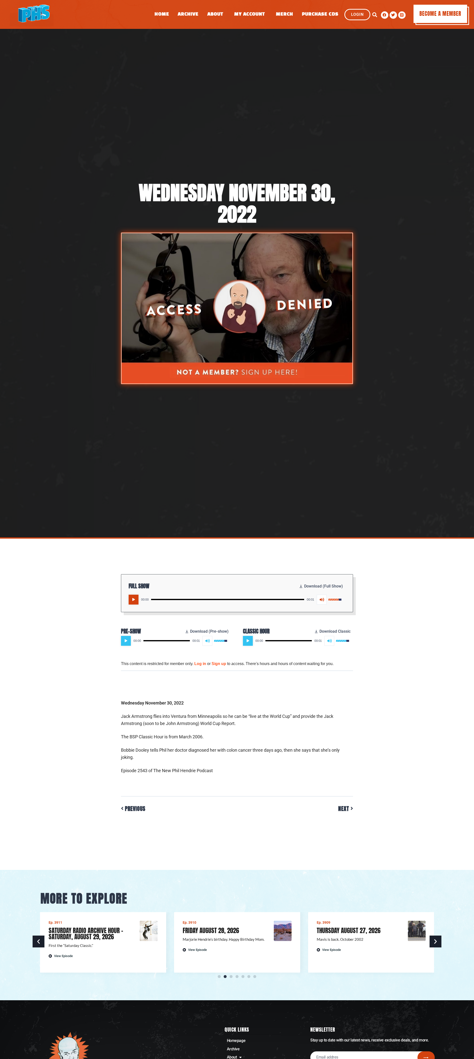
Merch (284, 14)
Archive (188, 14)
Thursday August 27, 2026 (348, 930)
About (215, 14)
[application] (235, 600)
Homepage (236, 1040)
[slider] (227, 599)
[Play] (133, 600)
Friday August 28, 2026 (211, 930)
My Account (249, 14)
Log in (200, 664)
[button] (374, 15)
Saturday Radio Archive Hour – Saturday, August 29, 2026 (86, 933)
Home (162, 14)
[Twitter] (393, 15)
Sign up (219, 664)
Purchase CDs (320, 14)
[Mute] (322, 600)
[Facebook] (384, 15)
